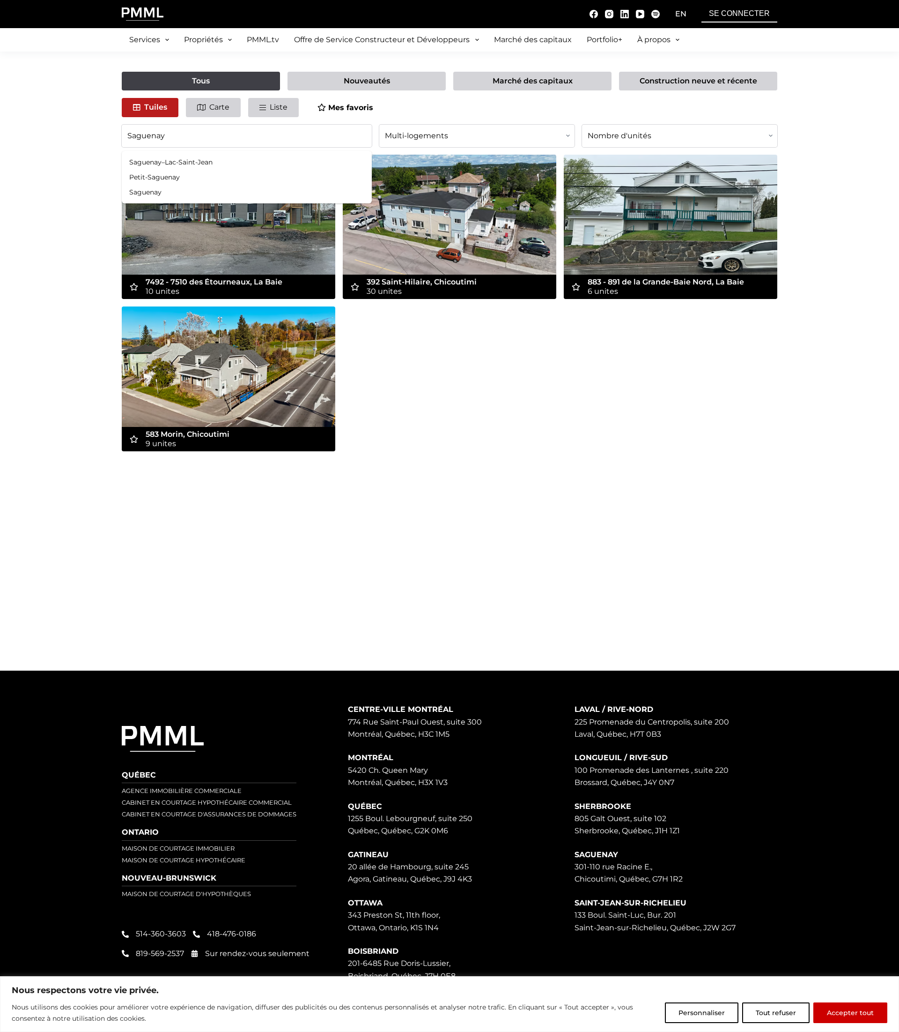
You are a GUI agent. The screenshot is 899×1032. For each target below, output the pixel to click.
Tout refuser (776, 1013)
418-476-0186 (231, 933)
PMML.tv (263, 39)
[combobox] (247, 136)
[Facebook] (594, 14)
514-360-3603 (161, 933)
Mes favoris (350, 107)
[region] (449, 1004)
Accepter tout (850, 1013)
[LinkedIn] (624, 14)
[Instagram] (609, 14)
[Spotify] (655, 14)
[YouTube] (640, 14)
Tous (201, 80)
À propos (654, 39)
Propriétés (203, 39)
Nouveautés (367, 80)
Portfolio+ (604, 39)
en (680, 13)
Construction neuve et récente (698, 80)
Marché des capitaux (533, 39)
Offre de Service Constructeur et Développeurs (382, 39)
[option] (246, 162)
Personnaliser (701, 1013)
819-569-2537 (160, 953)
